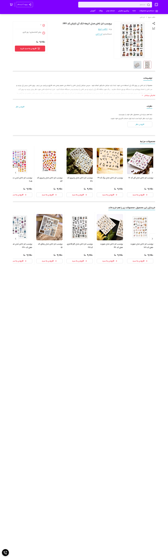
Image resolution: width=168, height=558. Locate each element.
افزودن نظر (20, 106)
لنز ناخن (142, 17)
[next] (16, 173)
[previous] (152, 173)
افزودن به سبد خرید (28, 48)
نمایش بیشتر (149, 95)
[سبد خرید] (11, 4)
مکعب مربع (151, 17)
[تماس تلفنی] (5, 552)
